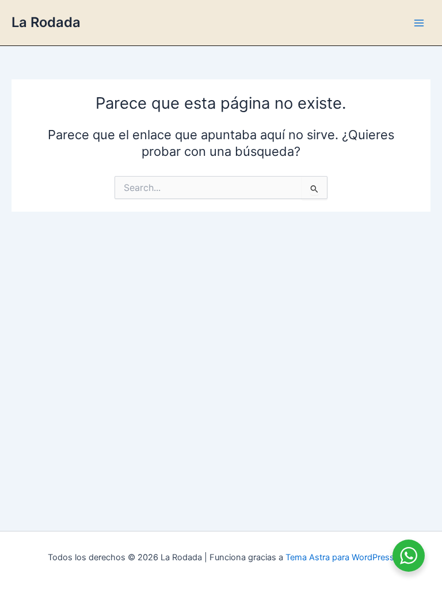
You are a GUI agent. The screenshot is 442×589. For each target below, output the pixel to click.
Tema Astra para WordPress (339, 557)
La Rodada (46, 22)
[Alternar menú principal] (418, 22)
